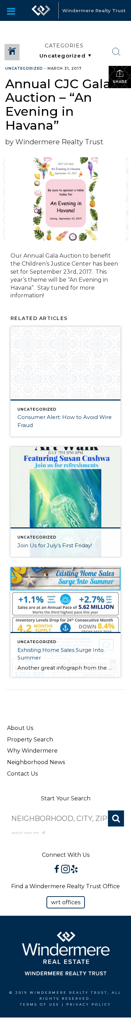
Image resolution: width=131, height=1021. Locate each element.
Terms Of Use (40, 1004)
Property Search (30, 739)
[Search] (116, 818)
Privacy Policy (88, 1004)
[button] (65, 902)
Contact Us (22, 773)
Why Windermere (32, 750)
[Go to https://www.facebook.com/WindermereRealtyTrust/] (56, 869)
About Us (20, 728)
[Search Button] (116, 52)
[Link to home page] (41, 10)
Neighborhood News (36, 762)
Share (120, 81)
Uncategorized (24, 68)
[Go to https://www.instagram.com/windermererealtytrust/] (65, 869)
